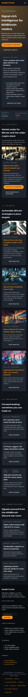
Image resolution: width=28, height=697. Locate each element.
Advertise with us (9, 664)
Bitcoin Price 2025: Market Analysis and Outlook (12, 168)
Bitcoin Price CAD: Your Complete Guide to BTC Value (13, 242)
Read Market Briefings (12, 45)
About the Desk (8, 678)
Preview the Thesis (14, 103)
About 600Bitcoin (10, 660)
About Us (16, 678)
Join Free (7, 617)
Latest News (13, 685)
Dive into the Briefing (14, 187)
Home (6, 685)
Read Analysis (14, 261)
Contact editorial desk (11, 662)
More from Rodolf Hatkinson (12, 193)
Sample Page (8, 692)
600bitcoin (8, 3)
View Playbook (14, 435)
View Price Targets (11, 50)
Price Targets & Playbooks (11, 689)
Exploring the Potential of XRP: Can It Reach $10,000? (14, 372)
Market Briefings (22, 685)
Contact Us (20, 682)
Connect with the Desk (10, 682)
